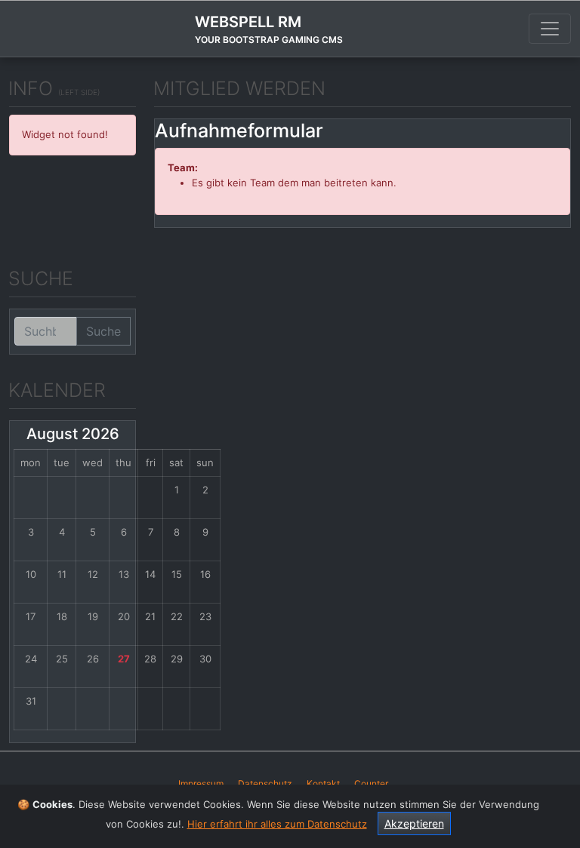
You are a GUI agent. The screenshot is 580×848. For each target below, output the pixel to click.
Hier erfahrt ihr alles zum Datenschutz (277, 824)
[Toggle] (550, 29)
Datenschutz (265, 783)
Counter (371, 783)
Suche (103, 331)
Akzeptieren (414, 823)
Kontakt (323, 783)
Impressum (201, 783)
